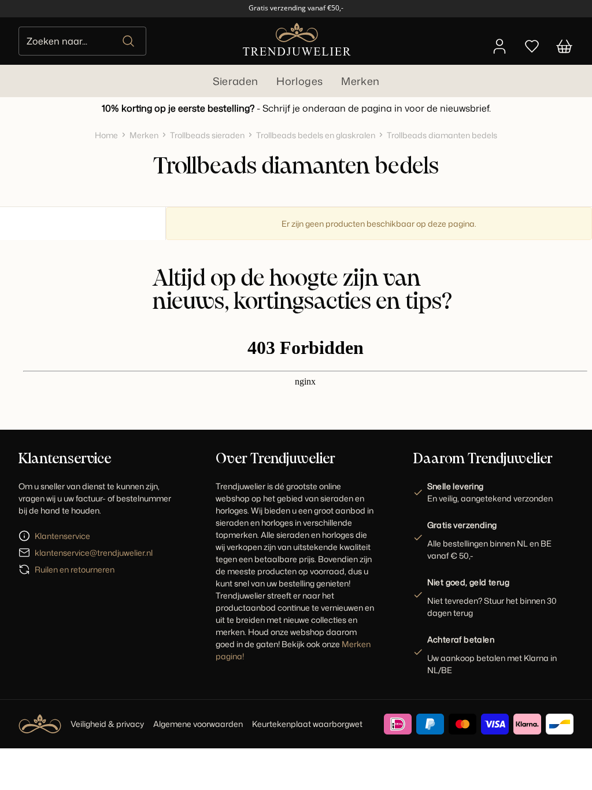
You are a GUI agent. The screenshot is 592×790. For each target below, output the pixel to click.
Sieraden (235, 80)
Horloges (299, 80)
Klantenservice (62, 535)
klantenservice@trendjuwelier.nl (94, 552)
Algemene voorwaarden (198, 723)
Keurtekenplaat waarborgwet (307, 723)
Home (106, 135)
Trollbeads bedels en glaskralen (315, 135)
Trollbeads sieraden (207, 135)
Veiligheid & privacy (107, 723)
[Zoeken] (129, 41)
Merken (360, 80)
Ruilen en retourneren (74, 569)
